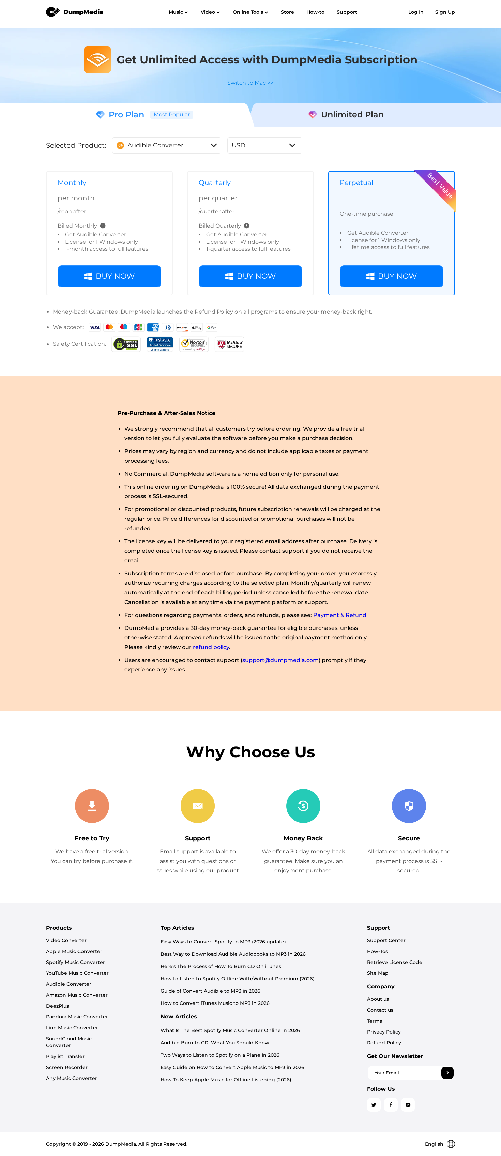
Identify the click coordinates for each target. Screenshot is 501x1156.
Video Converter (66, 940)
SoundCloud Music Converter (69, 1042)
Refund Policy (384, 1043)
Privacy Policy (384, 1032)
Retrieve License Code (394, 962)
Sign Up (445, 12)
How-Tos (377, 951)
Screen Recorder (67, 1067)
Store (287, 12)
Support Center (386, 940)
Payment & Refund (339, 615)
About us (378, 999)
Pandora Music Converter (77, 1017)
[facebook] (391, 1105)
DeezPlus (57, 1006)
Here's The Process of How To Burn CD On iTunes (221, 966)
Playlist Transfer (65, 1056)
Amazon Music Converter (77, 995)
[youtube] (408, 1105)
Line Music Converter (72, 1028)
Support (347, 12)
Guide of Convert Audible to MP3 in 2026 (210, 991)
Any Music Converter (71, 1078)
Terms (374, 1021)
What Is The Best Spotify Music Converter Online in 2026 (230, 1030)
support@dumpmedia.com (280, 660)
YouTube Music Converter (77, 973)
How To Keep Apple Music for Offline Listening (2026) (226, 1079)
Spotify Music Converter (75, 962)
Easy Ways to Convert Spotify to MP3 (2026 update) (223, 942)
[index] (75, 12)
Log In (416, 12)
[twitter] (374, 1105)
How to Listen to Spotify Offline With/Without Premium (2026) (238, 979)
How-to (315, 12)
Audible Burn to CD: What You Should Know (215, 1043)
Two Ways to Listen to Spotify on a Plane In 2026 (220, 1055)
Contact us (380, 1010)
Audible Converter (68, 984)
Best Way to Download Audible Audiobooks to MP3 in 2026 (233, 954)
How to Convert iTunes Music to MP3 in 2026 (215, 1003)
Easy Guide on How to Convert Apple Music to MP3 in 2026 (232, 1067)
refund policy (211, 647)
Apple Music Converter (74, 951)
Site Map (378, 973)
